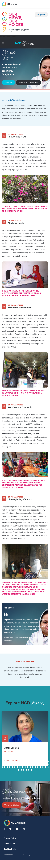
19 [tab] (48, 761)
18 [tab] (45, 761)
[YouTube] (17, 829)
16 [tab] (40, 761)
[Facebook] (4, 829)
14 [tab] (35, 761)
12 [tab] (30, 761)
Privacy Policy (10, 838)
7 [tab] (17, 761)
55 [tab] (43, 767)
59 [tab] (21, 770)
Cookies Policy (10, 849)
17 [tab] (43, 761)
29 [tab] (25, 764)
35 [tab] (40, 764)
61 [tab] (26, 770)
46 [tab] (20, 767)
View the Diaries (11, 805)
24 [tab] (12, 764)
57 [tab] (48, 767)
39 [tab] (2, 767)
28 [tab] (22, 764)
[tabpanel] (25, 738)
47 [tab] (22, 767)
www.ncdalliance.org (23, 855)
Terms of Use (9, 843)
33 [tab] (35, 764)
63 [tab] (31, 770)
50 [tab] (30, 767)
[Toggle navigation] (44, 3)
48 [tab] (25, 767)
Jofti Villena (11, 748)
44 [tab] (15, 767)
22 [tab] (7, 764)
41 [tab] (7, 767)
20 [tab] (2, 764)
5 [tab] (12, 761)
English (41, 14)
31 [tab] (30, 764)
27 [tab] (20, 764)
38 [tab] (48, 764)
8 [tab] (20, 761)
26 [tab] (17, 764)
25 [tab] (15, 764)
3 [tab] (7, 761)
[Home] (15, 22)
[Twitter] (10, 829)
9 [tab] (22, 761)
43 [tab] (12, 767)
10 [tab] (25, 761)
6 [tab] (15, 761)
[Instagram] (24, 829)
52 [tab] (35, 767)
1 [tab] (2, 761)
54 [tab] (40, 767)
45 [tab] (17, 767)
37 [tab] (45, 764)
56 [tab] (45, 767)
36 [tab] (43, 764)
